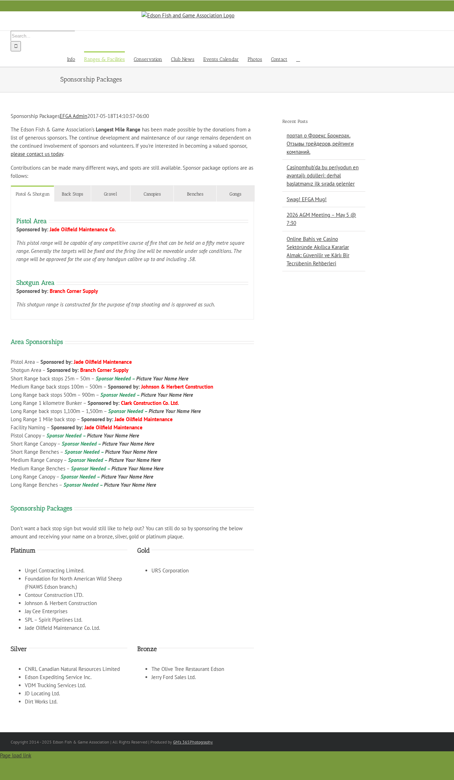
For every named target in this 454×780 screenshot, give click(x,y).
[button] (298, 59)
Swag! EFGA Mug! (307, 199)
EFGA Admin (73, 116)
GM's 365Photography (193, 742)
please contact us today (37, 154)
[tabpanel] (132, 261)
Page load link (15, 755)
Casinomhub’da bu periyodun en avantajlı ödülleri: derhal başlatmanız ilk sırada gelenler (323, 175)
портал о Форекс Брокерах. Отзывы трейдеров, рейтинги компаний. (320, 143)
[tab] (32, 194)
